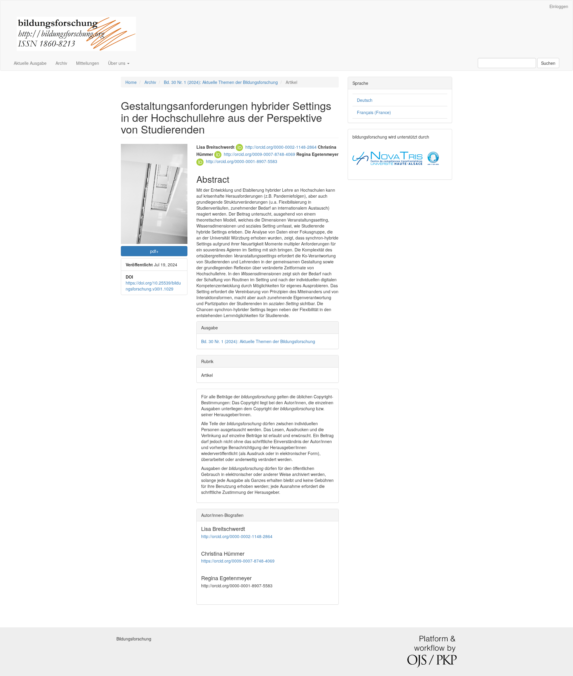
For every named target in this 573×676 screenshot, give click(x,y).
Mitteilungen (87, 63)
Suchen (548, 63)
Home (131, 82)
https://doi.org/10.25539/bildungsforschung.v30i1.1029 (153, 286)
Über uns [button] (117, 63)
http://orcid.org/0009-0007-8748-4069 (260, 154)
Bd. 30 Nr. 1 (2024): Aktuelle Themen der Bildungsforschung (221, 82)
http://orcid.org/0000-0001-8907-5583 (241, 161)
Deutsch (364, 100)
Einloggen (558, 6)
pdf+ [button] (154, 251)
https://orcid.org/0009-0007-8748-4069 (238, 561)
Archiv (61, 63)
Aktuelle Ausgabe (30, 63)
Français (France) (374, 112)
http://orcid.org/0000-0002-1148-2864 (281, 147)
